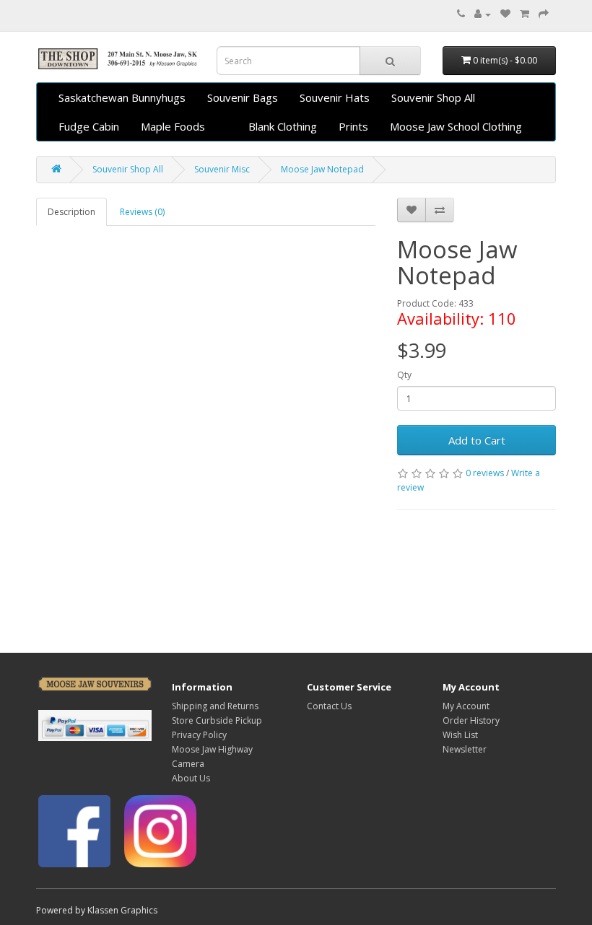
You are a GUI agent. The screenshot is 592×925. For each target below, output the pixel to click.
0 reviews (485, 473)
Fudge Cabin (88, 126)
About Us (191, 778)
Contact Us (329, 706)
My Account (466, 706)
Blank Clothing (282, 126)
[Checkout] (544, 14)
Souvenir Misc (222, 169)
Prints (353, 126)
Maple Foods (173, 126)
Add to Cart (476, 440)
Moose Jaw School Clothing (456, 126)
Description (71, 212)
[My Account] (482, 14)
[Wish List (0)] (505, 14)
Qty (404, 375)
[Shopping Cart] (524, 14)
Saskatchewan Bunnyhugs (122, 97)
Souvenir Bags (242, 97)
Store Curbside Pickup (217, 720)
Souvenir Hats (335, 97)
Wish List (460, 735)
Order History (471, 720)
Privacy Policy (199, 735)
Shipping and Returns (215, 706)
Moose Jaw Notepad (322, 169)
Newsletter (465, 749)
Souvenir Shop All (433, 97)
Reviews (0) (142, 212)
